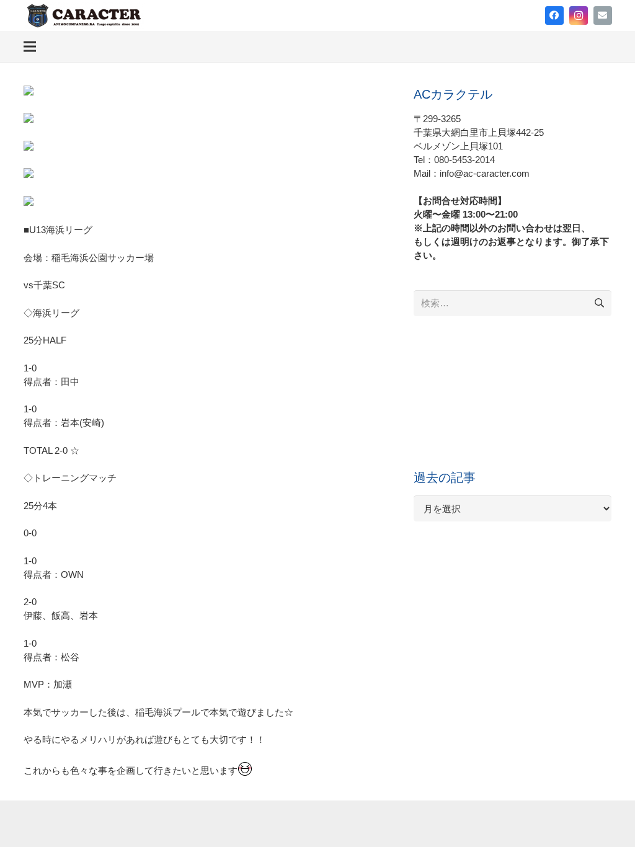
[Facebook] (554, 15)
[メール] (602, 15)
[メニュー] (29, 46)
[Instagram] (578, 15)
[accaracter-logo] (84, 15)
